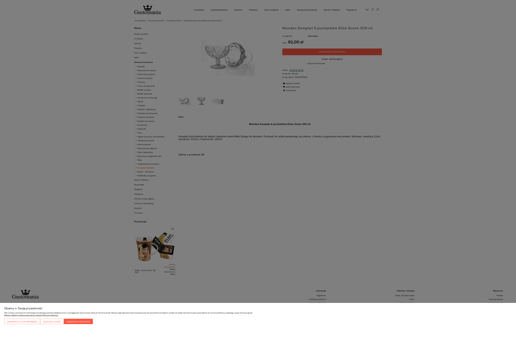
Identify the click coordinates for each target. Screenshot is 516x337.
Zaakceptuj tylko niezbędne (22, 322)
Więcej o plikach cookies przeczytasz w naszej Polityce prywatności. (31, 315)
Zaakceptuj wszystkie (78, 322)
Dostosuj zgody (52, 322)
